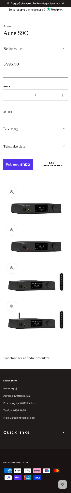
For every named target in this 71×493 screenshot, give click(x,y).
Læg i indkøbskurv (53, 164)
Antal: (8, 86)
